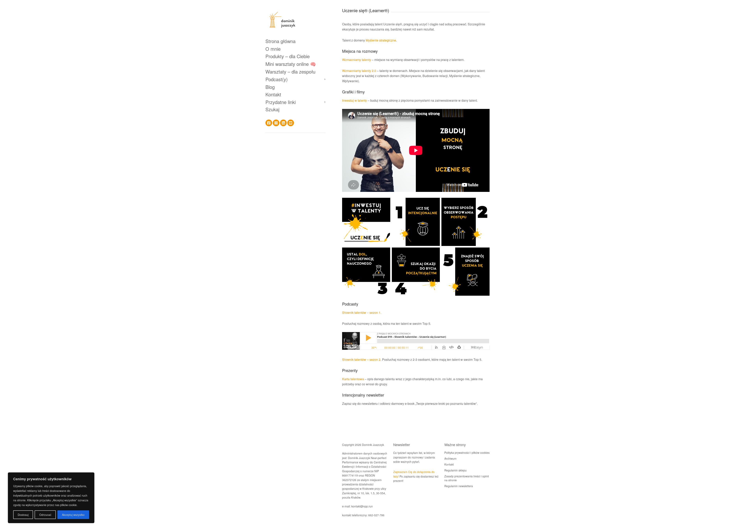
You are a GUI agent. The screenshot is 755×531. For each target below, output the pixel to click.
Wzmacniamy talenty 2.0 (359, 70)
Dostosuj (23, 515)
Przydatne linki (280, 101)
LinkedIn (283, 123)
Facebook (268, 123)
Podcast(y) (276, 79)
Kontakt (273, 94)
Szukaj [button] (272, 109)
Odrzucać (45, 515)
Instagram (276, 123)
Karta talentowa (353, 379)
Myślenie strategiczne (381, 40)
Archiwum (450, 458)
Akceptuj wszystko (73, 515)
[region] (51, 497)
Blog (270, 86)
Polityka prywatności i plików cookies (467, 453)
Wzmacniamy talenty (356, 59)
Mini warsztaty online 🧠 (290, 63)
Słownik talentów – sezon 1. (361, 312)
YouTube (290, 123)
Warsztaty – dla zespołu (290, 71)
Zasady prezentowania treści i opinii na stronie (466, 478)
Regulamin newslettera (458, 486)
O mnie (273, 48)
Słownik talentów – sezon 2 (361, 359)
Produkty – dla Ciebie (287, 56)
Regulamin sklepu (455, 470)
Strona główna (280, 41)
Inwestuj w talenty (354, 100)
